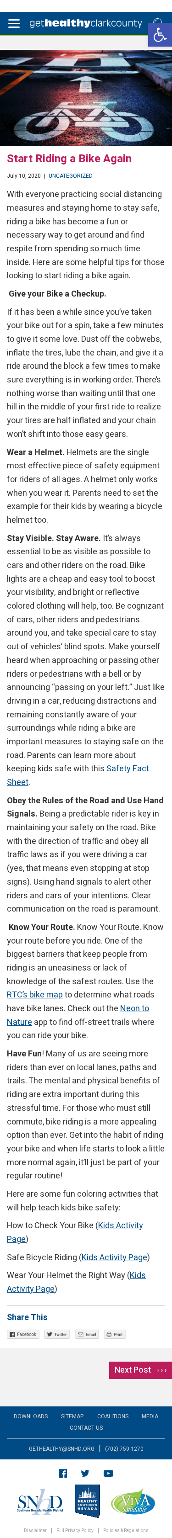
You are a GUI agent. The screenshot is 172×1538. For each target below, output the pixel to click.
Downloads (31, 1416)
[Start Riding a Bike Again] (86, 98)
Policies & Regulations (126, 1531)
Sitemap (72, 1416)
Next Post (140, 1370)
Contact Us (86, 1428)
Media (150, 1416)
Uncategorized (71, 176)
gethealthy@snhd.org (61, 1449)
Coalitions (112, 1416)
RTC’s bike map (35, 995)
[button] (160, 35)
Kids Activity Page (114, 1258)
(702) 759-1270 (124, 1449)
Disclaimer (35, 1531)
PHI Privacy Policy (75, 1531)
